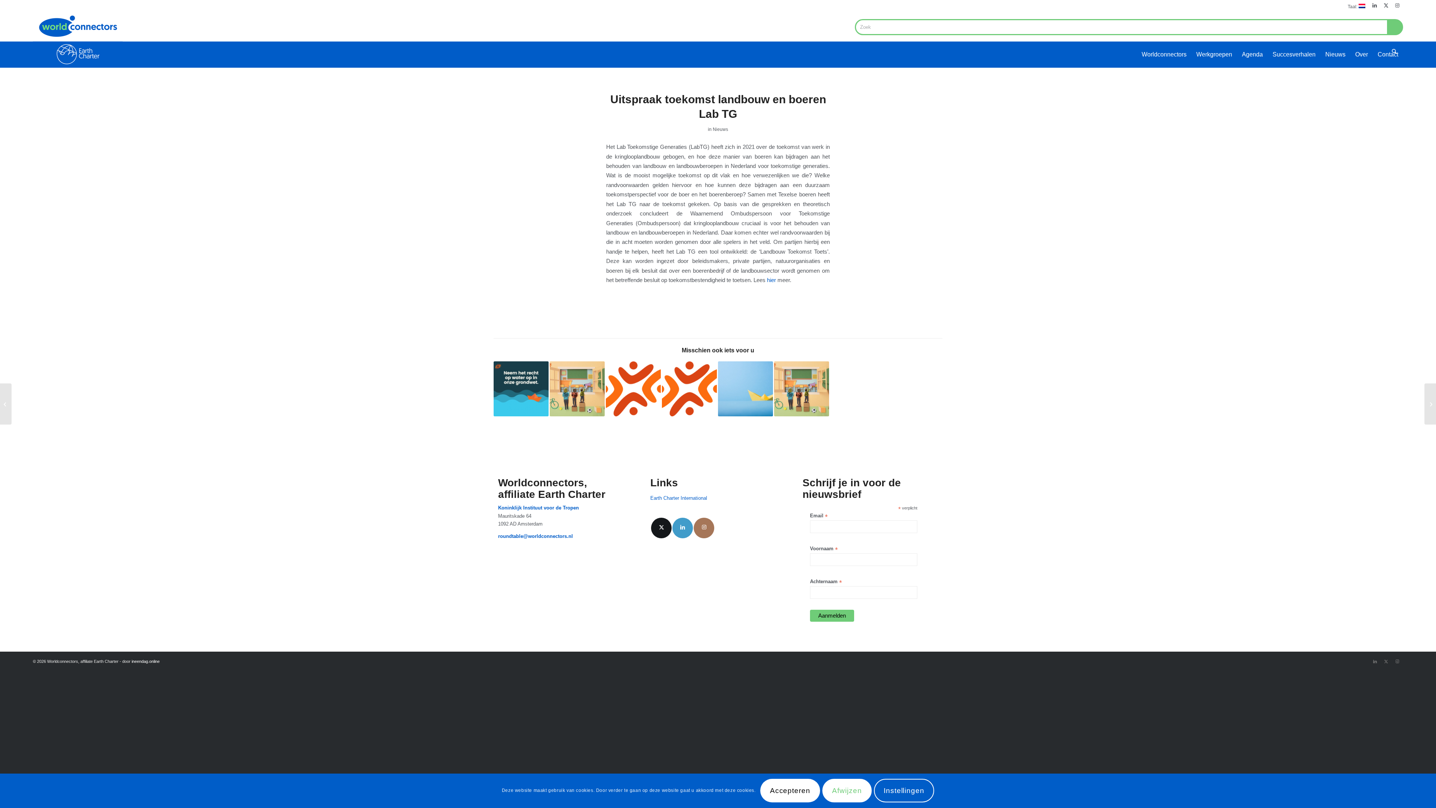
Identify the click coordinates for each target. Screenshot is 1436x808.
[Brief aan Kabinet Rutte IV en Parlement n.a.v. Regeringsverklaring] (1430, 404)
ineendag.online (146, 661)
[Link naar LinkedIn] (1374, 5)
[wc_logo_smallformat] (78, 40)
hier (771, 280)
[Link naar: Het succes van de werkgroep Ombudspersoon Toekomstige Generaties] (689, 388)
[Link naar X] (1386, 5)
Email (819, 516)
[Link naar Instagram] (1397, 5)
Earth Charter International (678, 498)
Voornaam (824, 549)
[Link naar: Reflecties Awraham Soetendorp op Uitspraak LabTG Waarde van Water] (745, 388)
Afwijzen (847, 791)
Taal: (1353, 6)
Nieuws (720, 129)
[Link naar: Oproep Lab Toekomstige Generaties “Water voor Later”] (521, 388)
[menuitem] (1354, 6)
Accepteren (790, 791)
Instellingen (904, 791)
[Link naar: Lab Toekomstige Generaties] (801, 388)
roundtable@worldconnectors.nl (535, 536)
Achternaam (826, 582)
